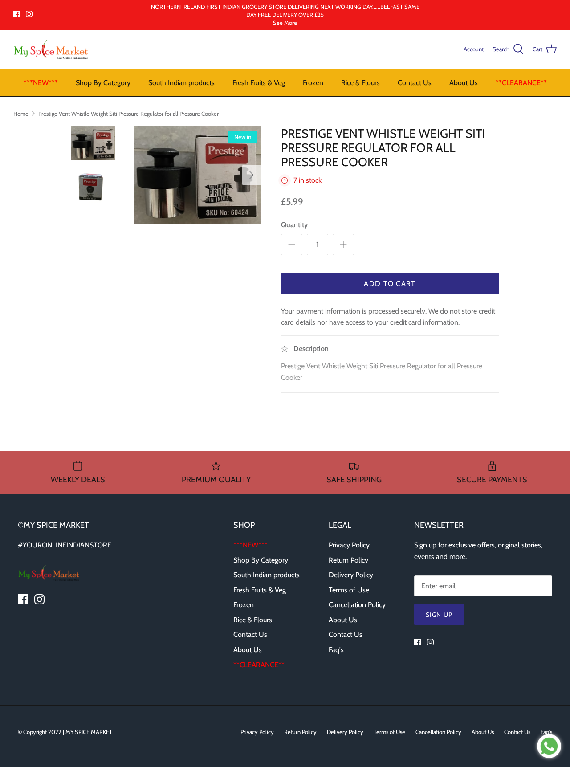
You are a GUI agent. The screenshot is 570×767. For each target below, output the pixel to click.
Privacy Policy (349, 545)
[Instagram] (29, 14)
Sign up (439, 615)
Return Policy (348, 560)
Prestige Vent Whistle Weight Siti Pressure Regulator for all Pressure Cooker (128, 113)
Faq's (336, 649)
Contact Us (415, 82)
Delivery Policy (351, 575)
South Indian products (181, 82)
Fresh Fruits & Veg (258, 82)
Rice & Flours (360, 82)
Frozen (313, 82)
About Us (463, 82)
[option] (197, 175)
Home (20, 113)
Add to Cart (389, 283)
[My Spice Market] (51, 50)
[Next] (251, 175)
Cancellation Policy (357, 604)
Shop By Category (103, 82)
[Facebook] (16, 14)
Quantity (294, 224)
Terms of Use (349, 590)
